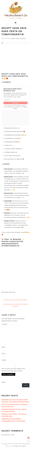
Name (4, 347)
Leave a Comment (20, 38)
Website (4, 360)
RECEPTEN (12, 292)
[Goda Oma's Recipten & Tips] (15, 19)
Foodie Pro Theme (19, 446)
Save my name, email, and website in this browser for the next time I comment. (13, 370)
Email (4, 353)
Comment (5, 324)
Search (4, 382)
